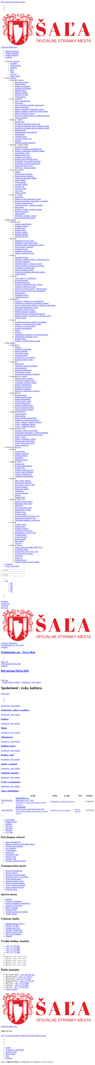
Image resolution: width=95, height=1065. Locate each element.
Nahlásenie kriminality (23, 88)
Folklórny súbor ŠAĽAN (24, 470)
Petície (17, 330)
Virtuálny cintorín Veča (14, 932)
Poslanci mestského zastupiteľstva (18, 903)
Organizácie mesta (21, 353)
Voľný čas (17, 447)
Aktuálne (13, 63)
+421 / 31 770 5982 (13, 948)
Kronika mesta (20, 539)
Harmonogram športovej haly (25, 518)
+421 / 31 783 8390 (21, 987)
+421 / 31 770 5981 (13, 946)
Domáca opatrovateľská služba (26, 159)
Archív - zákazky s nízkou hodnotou (28, 422)
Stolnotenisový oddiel (23, 510)
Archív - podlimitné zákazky (25, 424)
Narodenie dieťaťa (21, 257)
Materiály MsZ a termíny (24, 378)
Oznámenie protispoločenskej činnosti (29, 435)
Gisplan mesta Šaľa (13, 928)
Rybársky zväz (20, 512)
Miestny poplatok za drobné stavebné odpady (31, 111)
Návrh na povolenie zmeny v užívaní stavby (31, 289)
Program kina (20, 451)
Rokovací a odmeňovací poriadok (27, 391)
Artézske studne (21, 189)
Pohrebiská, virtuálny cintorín (25, 216)
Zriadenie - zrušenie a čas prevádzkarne (29, 301)
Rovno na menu (19, 2)
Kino (12, 70)
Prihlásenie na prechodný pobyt (26, 243)
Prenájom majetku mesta (24, 406)
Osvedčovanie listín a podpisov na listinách (30, 322)
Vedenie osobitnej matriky (24, 270)
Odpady (18, 172)
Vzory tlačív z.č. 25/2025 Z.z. (26, 278)
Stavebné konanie (21, 280)
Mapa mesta (19, 207)
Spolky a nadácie (9, 764)
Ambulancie (19, 491)
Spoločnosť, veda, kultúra (31, 682)
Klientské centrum (21, 82)
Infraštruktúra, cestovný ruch (25, 533)
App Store (33, 1036)
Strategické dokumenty (23, 370)
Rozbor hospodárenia (22, 399)
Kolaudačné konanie (22, 282)
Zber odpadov (11, 848)
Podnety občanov (12, 55)
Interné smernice (21, 368)
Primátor (18, 347)
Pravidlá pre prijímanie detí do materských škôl (32, 126)
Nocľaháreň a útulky (22, 153)
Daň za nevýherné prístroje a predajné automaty (32, 116)
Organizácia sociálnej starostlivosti (27, 164)
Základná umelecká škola (24, 476)
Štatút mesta (19, 364)
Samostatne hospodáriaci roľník (26, 307)
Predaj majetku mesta (22, 403)
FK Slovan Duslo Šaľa (23, 508)
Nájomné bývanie (21, 147)
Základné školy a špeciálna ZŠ (26, 132)
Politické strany (8, 746)
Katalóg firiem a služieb (11, 682)
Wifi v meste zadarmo (23, 481)
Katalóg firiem (20, 497)
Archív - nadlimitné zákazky (25, 426)
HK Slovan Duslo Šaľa (23, 504)
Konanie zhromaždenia (23, 328)
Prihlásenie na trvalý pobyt (24, 241)
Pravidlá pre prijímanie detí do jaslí (27, 124)
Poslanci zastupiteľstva (23, 385)
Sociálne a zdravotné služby (16, 861)
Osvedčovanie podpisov (14, 846)
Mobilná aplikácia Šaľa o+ (15, 924)
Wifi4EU (9, 936)
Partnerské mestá (21, 355)
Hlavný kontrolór (21, 351)
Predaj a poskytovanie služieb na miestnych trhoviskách (35, 305)
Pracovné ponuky (21, 487)
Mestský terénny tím (22, 155)
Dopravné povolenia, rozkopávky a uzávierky (31, 201)
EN (11, 585)
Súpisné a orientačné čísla (24, 253)
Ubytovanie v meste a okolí (25, 485)
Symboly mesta (20, 524)
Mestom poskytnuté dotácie (25, 441)
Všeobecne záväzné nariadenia (26, 366)
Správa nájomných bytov (24, 410)
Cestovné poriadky (22, 493)
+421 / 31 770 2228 (27, 981)
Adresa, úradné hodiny (23, 224)
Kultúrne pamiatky (21, 529)
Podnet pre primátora (22, 86)
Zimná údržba (20, 214)
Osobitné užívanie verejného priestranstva (30, 314)
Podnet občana (20, 84)
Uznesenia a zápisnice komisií (26, 383)
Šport (12, 72)
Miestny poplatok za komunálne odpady (29, 109)
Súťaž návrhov (20, 416)
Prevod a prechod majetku (24, 408)
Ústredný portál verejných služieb (27, 562)
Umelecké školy (21, 136)
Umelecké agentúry (10, 773)
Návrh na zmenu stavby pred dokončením (30, 291)
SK (11, 583)
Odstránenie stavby (22, 297)
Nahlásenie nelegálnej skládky (26, 178)
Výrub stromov (20, 182)
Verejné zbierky (20, 318)
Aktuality (16, 61)
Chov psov (19, 191)
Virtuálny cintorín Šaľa (14, 930)
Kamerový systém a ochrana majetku (28, 209)
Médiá (4, 728)
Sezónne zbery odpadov (23, 174)
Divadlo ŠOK (20, 468)
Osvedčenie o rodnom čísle (25, 268)
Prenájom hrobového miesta (25, 218)
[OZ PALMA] (7, 810)
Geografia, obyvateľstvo (24, 531)
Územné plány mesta (22, 372)
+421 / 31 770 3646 (21, 983)
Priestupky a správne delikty (25, 326)
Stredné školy (20, 134)
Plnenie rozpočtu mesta (23, 397)
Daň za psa (19, 103)
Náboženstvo (7, 737)
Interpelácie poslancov (23, 389)
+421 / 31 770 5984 (13, 952)
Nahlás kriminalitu (12, 53)
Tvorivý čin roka (21, 537)
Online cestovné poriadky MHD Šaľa (28, 547)
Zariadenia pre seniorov (23, 157)
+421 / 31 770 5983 (13, 950)
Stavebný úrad (11, 859)
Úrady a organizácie (10, 782)
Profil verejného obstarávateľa (26, 418)
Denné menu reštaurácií (23, 483)
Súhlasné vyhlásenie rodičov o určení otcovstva (32, 260)
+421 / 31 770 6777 (25, 977)
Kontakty (9, 57)
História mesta (20, 527)
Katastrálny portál (21, 549)
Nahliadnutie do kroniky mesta (26, 337)
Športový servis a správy (24, 501)
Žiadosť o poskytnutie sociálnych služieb (30, 151)
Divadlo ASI (19, 464)
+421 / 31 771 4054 (23, 979)
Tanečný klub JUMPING (24, 472)
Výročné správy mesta (23, 401)
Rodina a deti (7, 755)
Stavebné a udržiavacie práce (25, 287)
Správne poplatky (21, 118)
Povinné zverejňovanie (14, 871)
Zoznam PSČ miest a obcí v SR (26, 552)
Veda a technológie (10, 791)
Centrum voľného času (23, 139)
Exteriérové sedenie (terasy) (25, 310)
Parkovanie (19, 197)
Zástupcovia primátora (23, 349)
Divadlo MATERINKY (23, 466)
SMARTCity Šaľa (21, 95)
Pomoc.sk (18, 558)
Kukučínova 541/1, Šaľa (31, 801)
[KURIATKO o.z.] (8, 802)
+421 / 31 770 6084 (21, 985)
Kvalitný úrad (20, 228)
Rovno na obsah (7, 2)
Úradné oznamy (11, 914)
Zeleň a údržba (20, 180)
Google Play (10, 1036)
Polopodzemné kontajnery (24, 176)
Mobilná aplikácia (12, 51)
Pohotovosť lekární (22, 489)
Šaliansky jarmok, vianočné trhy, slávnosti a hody (33, 316)
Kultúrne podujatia (21, 454)
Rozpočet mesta (20, 395)
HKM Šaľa (19, 506)
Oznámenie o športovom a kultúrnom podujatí (31, 303)
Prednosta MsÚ (20, 230)
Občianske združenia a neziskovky (27, 520)
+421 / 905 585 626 (27, 975)
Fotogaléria (19, 458)
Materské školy (20, 130)
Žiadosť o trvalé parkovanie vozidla (28, 199)
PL (11, 591)
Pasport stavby (20, 293)
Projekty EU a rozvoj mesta (25, 358)
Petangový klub (20, 514)
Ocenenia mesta (20, 535)
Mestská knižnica (21, 456)
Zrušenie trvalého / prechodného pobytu (29, 245)
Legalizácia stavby (21, 295)
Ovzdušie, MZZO (21, 184)
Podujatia (13, 68)
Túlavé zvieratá (20, 193)
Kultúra (5, 719)
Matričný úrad (11, 857)
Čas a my (13, 74)
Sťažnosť (18, 333)
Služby (13, 220)
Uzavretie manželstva (22, 262)
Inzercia (18, 495)
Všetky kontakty (12, 989)
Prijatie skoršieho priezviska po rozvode (29, 266)
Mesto (13, 343)
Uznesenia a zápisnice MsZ (25, 380)
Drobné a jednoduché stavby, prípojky (29, 285)
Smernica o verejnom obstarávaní (27, 420)
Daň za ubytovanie (22, 107)
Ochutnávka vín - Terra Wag (18, 652)
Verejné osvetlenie (21, 212)
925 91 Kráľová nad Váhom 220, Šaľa (32, 810)
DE (11, 589)
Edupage (18, 141)
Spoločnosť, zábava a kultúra (15, 710)
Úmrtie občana (20, 274)
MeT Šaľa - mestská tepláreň (25, 168)
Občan (13, 78)
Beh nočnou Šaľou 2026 (15, 670)
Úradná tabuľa (15, 66)
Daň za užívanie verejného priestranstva (29, 105)
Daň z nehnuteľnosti (22, 101)
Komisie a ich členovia (23, 387)
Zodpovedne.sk (20, 560)
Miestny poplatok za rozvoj (25, 113)
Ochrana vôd (19, 187)
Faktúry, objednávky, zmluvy (25, 439)
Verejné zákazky (21, 414)
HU (11, 587)
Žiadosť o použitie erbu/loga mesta (27, 341)
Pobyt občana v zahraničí (24, 247)
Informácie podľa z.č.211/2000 (26, 431)
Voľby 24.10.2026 (12, 566)
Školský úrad (19, 122)
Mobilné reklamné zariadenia (25, 312)
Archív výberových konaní (25, 443)
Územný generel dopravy (24, 203)
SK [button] (7, 581)
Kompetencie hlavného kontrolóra (27, 374)
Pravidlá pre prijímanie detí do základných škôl (32, 128)
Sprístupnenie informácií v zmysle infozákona (31, 335)
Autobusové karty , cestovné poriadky (29, 205)
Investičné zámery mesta (24, 360)
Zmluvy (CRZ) (20, 437)
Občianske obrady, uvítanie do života (28, 264)
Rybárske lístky (20, 339)
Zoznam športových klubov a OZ (27, 516)
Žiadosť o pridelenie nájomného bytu (28, 149)
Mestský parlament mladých (25, 143)
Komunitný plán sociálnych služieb (28, 161)
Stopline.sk (19, 556)
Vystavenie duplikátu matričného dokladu (30, 272)
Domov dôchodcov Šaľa (24, 166)
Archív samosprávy (22, 445)
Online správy (15, 76)
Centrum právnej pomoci (24, 554)
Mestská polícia (20, 91)
